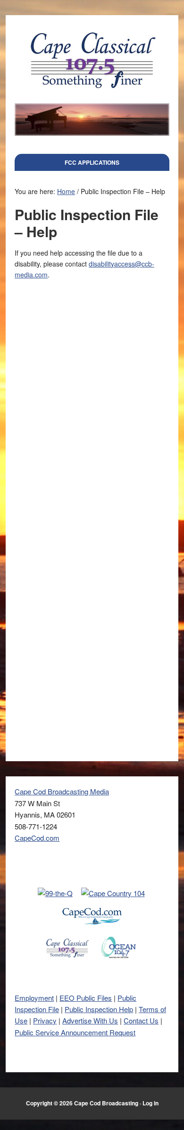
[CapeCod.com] (92, 930)
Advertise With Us (90, 1020)
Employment (34, 998)
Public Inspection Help (99, 1009)
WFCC (92, 60)
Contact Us (141, 1020)
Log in (150, 1103)
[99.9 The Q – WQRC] (55, 893)
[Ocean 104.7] (118, 961)
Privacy (45, 1020)
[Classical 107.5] (67, 961)
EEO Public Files (85, 998)
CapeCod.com (37, 838)
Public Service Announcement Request (75, 1032)
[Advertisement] (92, 405)
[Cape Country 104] (113, 893)
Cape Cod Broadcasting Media (62, 791)
